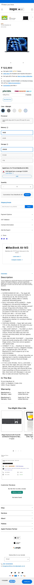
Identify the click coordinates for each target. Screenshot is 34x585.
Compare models (16, 259)
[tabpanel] (17, 469)
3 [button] (18, 451)
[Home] (13, 9)
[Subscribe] (28, 559)
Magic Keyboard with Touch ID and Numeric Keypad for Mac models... (11, 436)
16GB (4, 132)
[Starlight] (20, 110)
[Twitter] (4, 239)
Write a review (17, 492)
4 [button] (21, 451)
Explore (27, 194)
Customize (6, 85)
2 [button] (16, 451)
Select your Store (8, 4)
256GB (4, 149)
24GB (4, 138)
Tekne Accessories (14, 83)
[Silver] (14, 110)
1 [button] (13, 451)
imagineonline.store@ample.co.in (14, 566)
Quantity (3, 182)
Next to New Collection (25, 76)
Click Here (6, 73)
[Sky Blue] (25, 110)
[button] (2, 9)
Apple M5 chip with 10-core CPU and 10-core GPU (16, 120)
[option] (11, 17)
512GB (4, 155)
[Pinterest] (7, 239)
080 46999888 (8, 564)
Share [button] (4, 235)
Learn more (16, 256)
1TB (3, 160)
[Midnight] (3, 111)
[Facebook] (2, 239)
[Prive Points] (15, 71)
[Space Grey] (9, 110)
